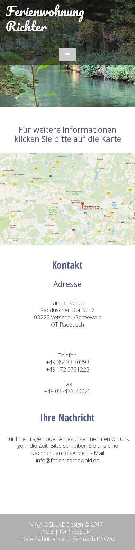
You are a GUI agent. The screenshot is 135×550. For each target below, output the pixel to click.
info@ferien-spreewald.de (67, 460)
